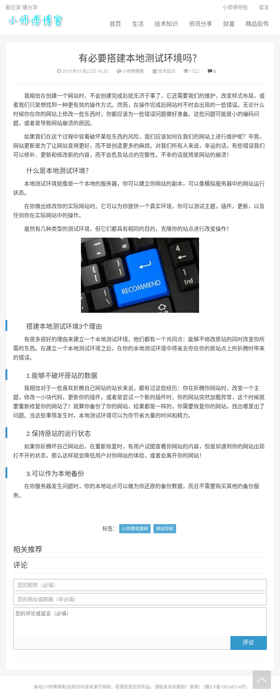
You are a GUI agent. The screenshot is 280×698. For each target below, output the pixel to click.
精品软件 (257, 24)
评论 (248, 642)
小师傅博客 (55, 687)
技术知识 (166, 24)
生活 (138, 24)
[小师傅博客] (35, 20)
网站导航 (165, 529)
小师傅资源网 (135, 529)
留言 (264, 7)
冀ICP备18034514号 (225, 687)
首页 (115, 24)
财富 (229, 24)
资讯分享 (200, 24)
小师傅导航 (235, 7)
